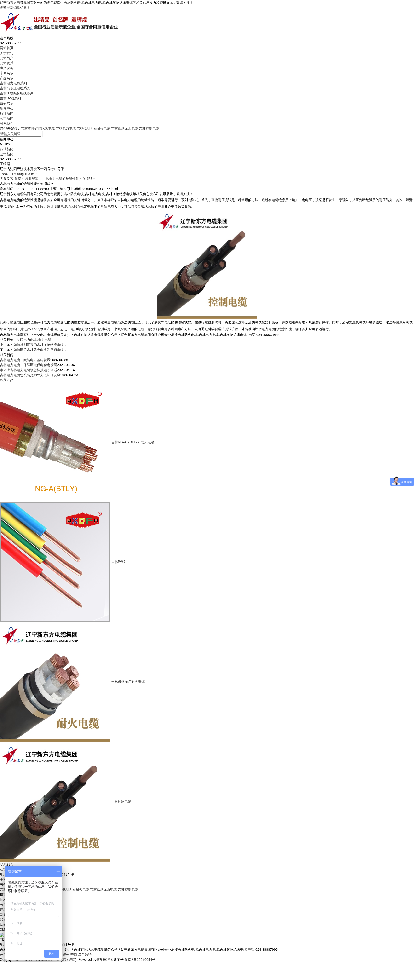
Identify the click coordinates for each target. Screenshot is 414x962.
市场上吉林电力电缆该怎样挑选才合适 (28, 369)
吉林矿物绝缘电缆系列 (17, 93)
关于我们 (6, 52)
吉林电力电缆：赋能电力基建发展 (25, 359)
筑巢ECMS (104, 959)
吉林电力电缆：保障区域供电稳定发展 (28, 364)
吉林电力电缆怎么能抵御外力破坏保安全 (30, 374)
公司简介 (6, 57)
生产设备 (6, 67)
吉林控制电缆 (149, 128)
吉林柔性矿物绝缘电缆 (38, 128)
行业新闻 (6, 113)
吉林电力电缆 (66, 128)
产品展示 (6, 77)
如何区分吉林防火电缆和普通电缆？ (40, 349)
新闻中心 (6, 108)
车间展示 (6, 72)
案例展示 (6, 103)
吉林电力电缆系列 (13, 83)
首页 (17, 178)
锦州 (66, 954)
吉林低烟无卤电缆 (124, 128)
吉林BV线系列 (10, 98)
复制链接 (68, 959)
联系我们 (6, 123)
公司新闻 (6, 118)
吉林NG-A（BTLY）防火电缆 (132, 441)
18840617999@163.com (19, 173)
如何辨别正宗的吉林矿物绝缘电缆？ (40, 344)
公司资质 (6, 62)
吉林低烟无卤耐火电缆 (93, 128)
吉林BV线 (118, 561)
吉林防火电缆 (74, 2)
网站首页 (6, 47)
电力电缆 (44, 339)
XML (3, 929)
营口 (73, 954)
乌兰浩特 (85, 954)
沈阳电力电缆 (27, 339)
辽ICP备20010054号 (140, 959)
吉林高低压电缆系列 (15, 88)
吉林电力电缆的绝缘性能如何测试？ (69, 178)
